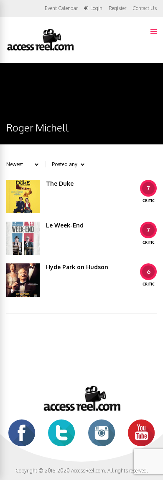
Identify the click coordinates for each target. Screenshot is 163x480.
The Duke (60, 183)
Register (117, 8)
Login (96, 8)
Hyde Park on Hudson (77, 266)
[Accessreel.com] (40, 50)
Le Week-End (65, 225)
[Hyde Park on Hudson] (23, 280)
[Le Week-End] (23, 238)
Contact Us (144, 8)
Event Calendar (61, 8)
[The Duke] (23, 196)
